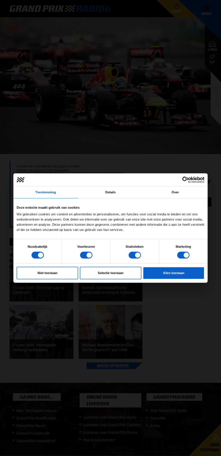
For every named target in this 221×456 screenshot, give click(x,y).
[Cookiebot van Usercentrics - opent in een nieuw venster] (185, 180)
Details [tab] (110, 192)
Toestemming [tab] (45, 192)
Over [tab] (175, 192)
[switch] (86, 255)
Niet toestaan (47, 273)
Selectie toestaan (110, 273)
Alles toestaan (173, 273)
